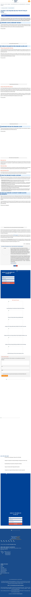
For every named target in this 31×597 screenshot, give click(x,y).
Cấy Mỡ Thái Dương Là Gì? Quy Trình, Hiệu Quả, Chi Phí (15, 353)
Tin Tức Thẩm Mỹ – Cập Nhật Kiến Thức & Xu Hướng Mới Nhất (15, 4)
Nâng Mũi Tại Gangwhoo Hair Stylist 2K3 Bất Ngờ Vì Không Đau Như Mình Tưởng (16, 460)
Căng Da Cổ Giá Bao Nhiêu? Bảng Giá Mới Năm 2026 (15, 317)
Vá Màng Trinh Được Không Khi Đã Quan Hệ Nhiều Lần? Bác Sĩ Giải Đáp (15, 344)
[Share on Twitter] (15, 266)
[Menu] (1, 1)
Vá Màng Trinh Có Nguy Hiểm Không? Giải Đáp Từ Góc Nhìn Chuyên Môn (15, 326)
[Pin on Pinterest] (17, 266)
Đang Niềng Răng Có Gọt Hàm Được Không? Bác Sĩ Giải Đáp (15, 308)
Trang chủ (2, 4)
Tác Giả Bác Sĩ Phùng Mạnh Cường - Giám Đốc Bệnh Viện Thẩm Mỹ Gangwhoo (12, 246)
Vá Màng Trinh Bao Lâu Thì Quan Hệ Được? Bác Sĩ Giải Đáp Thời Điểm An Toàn (15, 335)
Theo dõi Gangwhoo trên (3, 13)
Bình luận (3, 359)
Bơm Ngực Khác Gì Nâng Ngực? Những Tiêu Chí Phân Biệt (13, 457)
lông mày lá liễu (16, 19)
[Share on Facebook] (14, 266)
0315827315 (6, 549)
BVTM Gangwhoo (15, 235)
